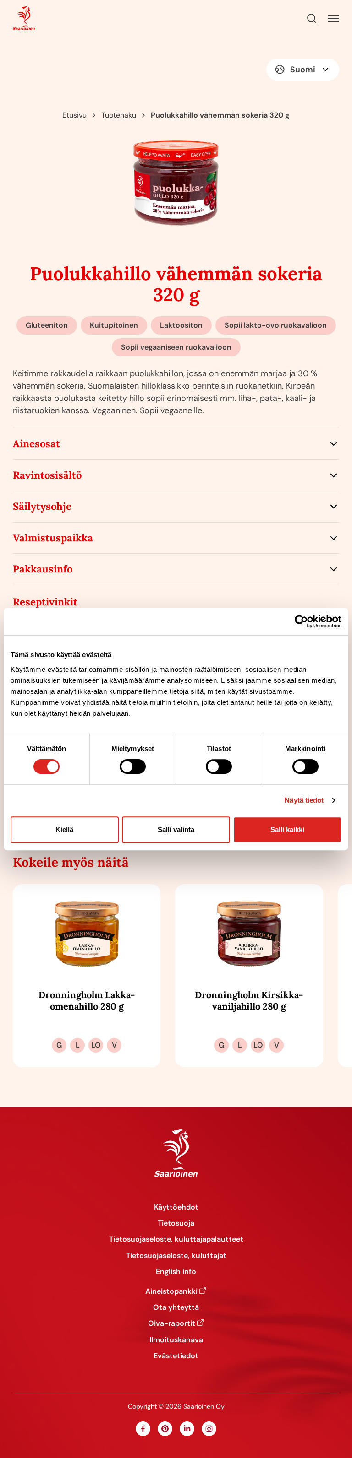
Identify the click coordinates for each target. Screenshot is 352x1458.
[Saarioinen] (24, 18)
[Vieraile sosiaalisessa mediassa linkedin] (187, 1428)
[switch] (133, 766)
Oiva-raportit (171, 1323)
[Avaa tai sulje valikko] (334, 18)
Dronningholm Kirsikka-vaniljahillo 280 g (249, 1000)
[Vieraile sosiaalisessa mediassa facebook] (143, 1428)
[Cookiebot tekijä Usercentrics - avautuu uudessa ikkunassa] (301, 621)
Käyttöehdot (176, 1207)
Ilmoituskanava (176, 1339)
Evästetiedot (176, 1355)
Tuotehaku (118, 115)
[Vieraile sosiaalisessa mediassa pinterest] (165, 1428)
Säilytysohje (42, 506)
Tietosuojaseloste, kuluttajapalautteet (176, 1239)
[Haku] (311, 18)
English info (176, 1271)
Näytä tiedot (304, 800)
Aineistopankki (171, 1291)
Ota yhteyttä (176, 1307)
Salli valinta (176, 829)
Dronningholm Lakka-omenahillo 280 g (86, 1000)
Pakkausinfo (42, 568)
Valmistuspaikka (53, 537)
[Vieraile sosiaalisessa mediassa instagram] (209, 1428)
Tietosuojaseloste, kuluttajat (176, 1255)
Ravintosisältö (47, 475)
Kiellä (64, 829)
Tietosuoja (176, 1223)
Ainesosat (36, 443)
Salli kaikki (287, 829)
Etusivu (74, 115)
